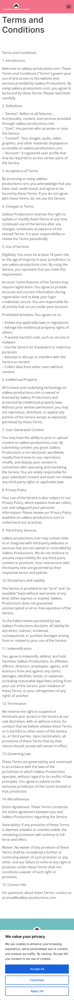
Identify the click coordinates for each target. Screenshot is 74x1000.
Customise (37, 980)
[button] (68, 6)
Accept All (37, 969)
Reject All (37, 991)
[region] (37, 965)
